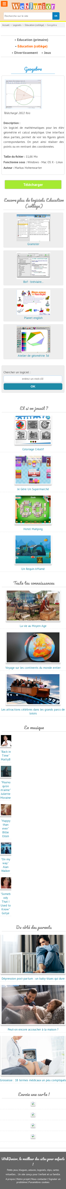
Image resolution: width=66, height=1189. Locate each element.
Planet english (33, 318)
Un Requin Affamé (33, 569)
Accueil (6, 25)
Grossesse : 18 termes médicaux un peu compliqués (33, 1080)
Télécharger (33, 184)
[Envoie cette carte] (33, 1106)
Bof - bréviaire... (33, 282)
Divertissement (26, 52)
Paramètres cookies (39, 1182)
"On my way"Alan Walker (5, 865)
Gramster (33, 244)
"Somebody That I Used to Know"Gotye (6, 903)
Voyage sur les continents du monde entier (33, 668)
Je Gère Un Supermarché (33, 489)
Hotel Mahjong (33, 529)
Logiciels (17, 25)
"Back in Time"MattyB (6, 755)
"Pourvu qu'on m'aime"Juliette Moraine (5, 790)
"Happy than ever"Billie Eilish (5, 828)
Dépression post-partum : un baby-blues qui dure (33, 978)
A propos (10, 1179)
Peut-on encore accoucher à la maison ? (33, 1029)
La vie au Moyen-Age (33, 626)
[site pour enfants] (33, 6)
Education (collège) (34, 25)
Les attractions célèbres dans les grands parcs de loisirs (33, 711)
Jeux (47, 52)
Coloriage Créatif (33, 449)
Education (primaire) (32, 39)
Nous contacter (39, 1179)
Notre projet (23, 1179)
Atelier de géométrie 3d (33, 356)
